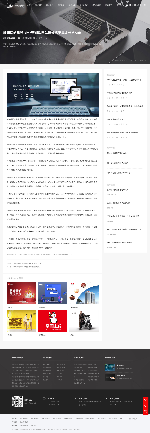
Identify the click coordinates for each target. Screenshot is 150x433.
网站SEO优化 (47, 374)
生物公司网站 (53, 44)
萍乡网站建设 (46, 418)
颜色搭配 (15, 44)
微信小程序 (96, 5)
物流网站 (6, 46)
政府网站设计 (61, 367)
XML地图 (68, 429)
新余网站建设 (24, 422)
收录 (10, 44)
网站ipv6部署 (77, 44)
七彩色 (21, 44)
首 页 (29, 5)
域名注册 (45, 377)
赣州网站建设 (35, 418)
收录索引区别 (87, 44)
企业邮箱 (45, 380)
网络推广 (49, 5)
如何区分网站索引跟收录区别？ (119, 172)
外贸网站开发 (47, 367)
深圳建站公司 (35, 425)
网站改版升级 (97, 44)
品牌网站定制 (47, 370)
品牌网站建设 (24, 425)
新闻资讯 (108, 5)
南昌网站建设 (24, 418)
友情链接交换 (132, 419)
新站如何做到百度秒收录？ (118, 153)
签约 (39, 44)
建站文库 (143, 60)
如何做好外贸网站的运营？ (118, 163)
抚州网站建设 (68, 418)
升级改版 (13, 46)
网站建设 (38, 5)
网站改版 (45, 44)
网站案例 (61, 5)
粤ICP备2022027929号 (56, 429)
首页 (124, 60)
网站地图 (77, 429)
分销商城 (59, 374)
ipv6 (60, 44)
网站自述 (34, 44)
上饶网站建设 (113, 418)
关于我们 (120, 5)
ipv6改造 (27, 44)
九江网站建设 (102, 418)
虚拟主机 (59, 377)
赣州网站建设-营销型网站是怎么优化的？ (28, 263)
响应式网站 (46, 364)
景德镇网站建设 (90, 418)
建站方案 (72, 5)
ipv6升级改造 (67, 44)
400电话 (59, 380)
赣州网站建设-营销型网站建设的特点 (27, 267)
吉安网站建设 (79, 418)
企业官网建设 (61, 364)
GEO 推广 (84, 5)
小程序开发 (60, 370)
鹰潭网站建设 (57, 418)
